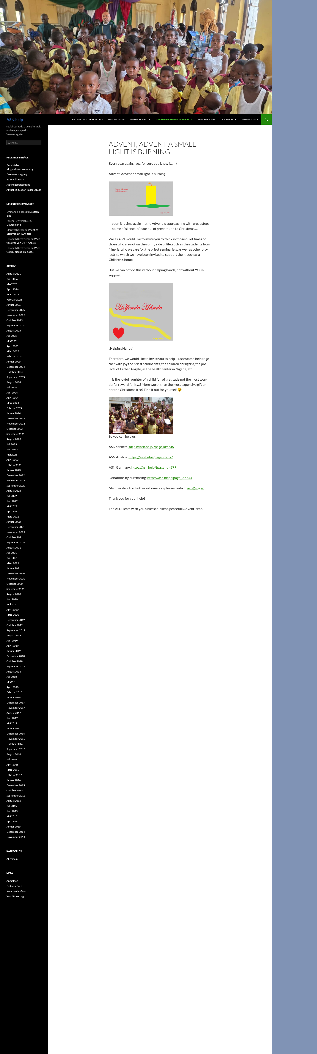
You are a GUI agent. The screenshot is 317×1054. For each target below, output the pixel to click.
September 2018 (15, 666)
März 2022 (12, 516)
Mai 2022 (11, 506)
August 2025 (13, 330)
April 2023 (12, 459)
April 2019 (12, 645)
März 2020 (12, 614)
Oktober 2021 (14, 537)
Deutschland (138, 119)
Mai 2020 (11, 604)
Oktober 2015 (14, 790)
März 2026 (12, 294)
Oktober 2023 (14, 428)
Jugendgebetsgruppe (18, 184)
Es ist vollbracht (15, 179)
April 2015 (12, 821)
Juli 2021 (11, 552)
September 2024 (15, 377)
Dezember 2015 (15, 785)
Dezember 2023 (15, 418)
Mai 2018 (11, 682)
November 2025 (15, 315)
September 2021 (15, 542)
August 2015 (13, 800)
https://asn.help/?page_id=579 (153, 467)
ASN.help (14, 119)
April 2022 (12, 511)
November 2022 (15, 480)
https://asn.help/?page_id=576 (151, 457)
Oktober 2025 (14, 320)
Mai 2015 (11, 816)
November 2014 (15, 837)
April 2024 (12, 397)
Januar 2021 (13, 568)
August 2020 (13, 594)
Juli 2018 (11, 676)
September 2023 (15, 434)
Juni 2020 (12, 599)
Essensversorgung (16, 174)
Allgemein (12, 858)
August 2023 (13, 439)
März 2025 (12, 351)
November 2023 (15, 423)
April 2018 (12, 687)
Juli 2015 (11, 806)
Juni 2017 (12, 718)
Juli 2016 (11, 759)
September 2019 (15, 630)
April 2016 (12, 764)
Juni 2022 (12, 501)
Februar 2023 (14, 465)
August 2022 (13, 490)
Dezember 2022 (15, 475)
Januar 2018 (13, 697)
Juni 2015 (12, 811)
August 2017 (13, 713)
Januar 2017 (13, 728)
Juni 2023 (12, 449)
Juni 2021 (12, 558)
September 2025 (15, 325)
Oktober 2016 (14, 744)
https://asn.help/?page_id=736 (151, 447)
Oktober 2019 (14, 625)
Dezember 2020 (15, 573)
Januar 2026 (13, 304)
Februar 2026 (14, 299)
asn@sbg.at (195, 488)
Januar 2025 (13, 361)
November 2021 (15, 532)
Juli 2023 (11, 444)
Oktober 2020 (14, 583)
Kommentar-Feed (16, 891)
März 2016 (12, 769)
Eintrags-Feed (14, 886)
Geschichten (116, 119)
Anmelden (12, 880)
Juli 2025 (11, 335)
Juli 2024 (11, 387)
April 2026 (12, 289)
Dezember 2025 (15, 310)
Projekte (227, 119)
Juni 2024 (12, 392)
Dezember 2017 (15, 702)
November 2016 (15, 738)
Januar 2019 (13, 651)
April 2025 (12, 346)
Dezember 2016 (15, 733)
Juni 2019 (12, 640)
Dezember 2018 (15, 656)
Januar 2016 (13, 780)
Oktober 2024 (14, 372)
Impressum (249, 119)
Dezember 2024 (15, 366)
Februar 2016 (14, 775)
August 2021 (13, 547)
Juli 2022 (11, 496)
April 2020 (12, 609)
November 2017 (15, 707)
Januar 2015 (13, 826)
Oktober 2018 (14, 661)
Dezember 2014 (15, 831)
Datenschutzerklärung (87, 119)
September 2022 (15, 485)
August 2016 (13, 754)
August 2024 (13, 382)
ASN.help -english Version (172, 119)
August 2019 (13, 635)
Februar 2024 (14, 408)
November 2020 (15, 578)
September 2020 (15, 589)
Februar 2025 (14, 356)
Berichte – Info (207, 119)
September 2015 (15, 795)
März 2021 (12, 563)
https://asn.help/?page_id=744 (169, 478)
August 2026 (13, 273)
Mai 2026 (11, 284)
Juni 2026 (12, 279)
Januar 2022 (13, 521)
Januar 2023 (13, 470)
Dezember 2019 (15, 620)
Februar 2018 (14, 692)
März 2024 (12, 403)
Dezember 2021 (15, 527)
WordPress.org (15, 896)
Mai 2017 (11, 723)
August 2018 (13, 671)
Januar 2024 (13, 413)
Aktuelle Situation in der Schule (23, 189)
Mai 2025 (11, 341)
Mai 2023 (11, 454)
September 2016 (15, 749)
